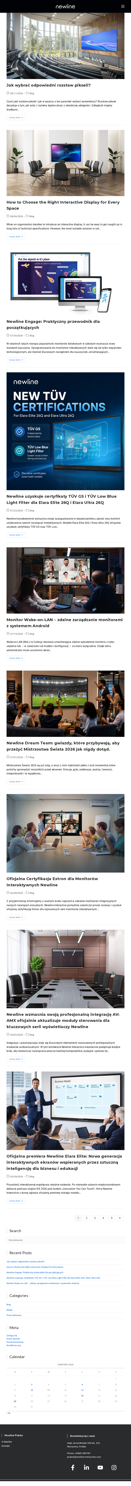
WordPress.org (14, 1345)
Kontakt (6, 1446)
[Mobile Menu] (122, 6)
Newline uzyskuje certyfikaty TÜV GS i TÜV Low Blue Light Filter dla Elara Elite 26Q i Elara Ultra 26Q (53, 1278)
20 (82, 1395)
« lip (8, 1413)
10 (32, 1390)
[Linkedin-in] (86, 1467)
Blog (32, 93)
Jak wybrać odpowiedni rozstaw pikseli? (49, 85)
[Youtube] (100, 1467)
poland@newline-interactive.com (84, 1457)
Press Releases (14, 1315)
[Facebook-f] (72, 1467)
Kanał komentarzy (15, 1342)
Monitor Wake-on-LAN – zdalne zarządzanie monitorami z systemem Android (43, 1283)
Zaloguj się (12, 1335)
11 (48, 1390)
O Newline (7, 1441)
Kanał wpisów (13, 1339)
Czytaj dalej (17, 117)
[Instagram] (113, 1467)
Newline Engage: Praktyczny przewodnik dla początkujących (35, 1272)
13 (82, 1390)
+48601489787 (83, 1453)
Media (9, 1310)
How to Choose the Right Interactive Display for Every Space (35, 1267)
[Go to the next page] (120, 1218)
